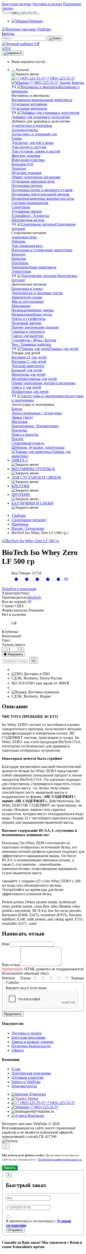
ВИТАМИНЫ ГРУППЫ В (33, 469)
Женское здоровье (26, 156)
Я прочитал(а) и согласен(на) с (38, 1223)
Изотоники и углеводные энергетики (41, 250)
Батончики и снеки (27, 289)
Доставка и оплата (47, 4)
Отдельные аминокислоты (33, 181)
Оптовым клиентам (27, 1077)
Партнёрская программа (31, 1073)
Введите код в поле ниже (26, 988)
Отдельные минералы (29, 108)
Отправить (15, 1230)
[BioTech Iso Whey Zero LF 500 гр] (30, 541)
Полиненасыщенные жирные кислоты (42, 198)
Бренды (8, 33)
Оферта (17, 1050)
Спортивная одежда (27, 443)
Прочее (17, 439)
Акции (7, 8)
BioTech (34, 597)
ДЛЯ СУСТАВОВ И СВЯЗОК (36, 477)
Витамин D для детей (29, 357)
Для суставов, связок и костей (35, 151)
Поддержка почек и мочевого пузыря (41, 190)
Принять (10, 1168)
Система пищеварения (29, 203)
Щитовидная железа (27, 220)
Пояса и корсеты (24, 434)
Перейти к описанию (19, 589)
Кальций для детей (26, 370)
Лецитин (18, 168)
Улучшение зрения (26, 211)
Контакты (35, 1116)
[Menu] (13, 71)
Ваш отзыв (11, 965)
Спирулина (20, 207)
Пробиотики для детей (29, 392)
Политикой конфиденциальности (60, 1159)
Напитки (18, 259)
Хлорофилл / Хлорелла (30, 216)
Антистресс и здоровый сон (34, 134)
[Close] (6, 1146)
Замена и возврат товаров (32, 1042)
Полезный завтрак (26, 323)
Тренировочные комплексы (33, 267)
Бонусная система (16, 4)
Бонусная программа (28, 1037)
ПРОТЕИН (20, 495)
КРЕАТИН (20, 486)
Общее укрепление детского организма (43, 383)
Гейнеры (18, 241)
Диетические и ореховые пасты (37, 293)
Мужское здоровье (26, 173)
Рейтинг (9, 978)
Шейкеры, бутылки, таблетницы (37, 447)
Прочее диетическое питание (35, 327)
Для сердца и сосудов (28, 147)
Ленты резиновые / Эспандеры (36, 413)
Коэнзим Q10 (22, 164)
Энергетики (21, 271)
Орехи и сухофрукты (28, 319)
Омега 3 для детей (26, 387)
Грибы (16, 138)
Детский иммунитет (27, 366)
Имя (5, 944)
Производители (24, 1086)
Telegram (36, 21)
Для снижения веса (27, 246)
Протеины (19, 263)
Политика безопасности (31, 1046)
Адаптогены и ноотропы (31, 125)
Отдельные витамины (29, 104)
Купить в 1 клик (15, 661)
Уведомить (15, 654)
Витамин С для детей (28, 362)
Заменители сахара (26, 297)
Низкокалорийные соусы (31, 314)
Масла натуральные (27, 301)
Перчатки (19, 430)
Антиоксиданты (24, 130)
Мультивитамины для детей (34, 379)
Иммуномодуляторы (28, 160)
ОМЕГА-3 (19, 460)
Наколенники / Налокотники (35, 426)
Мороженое (21, 306)
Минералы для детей (28, 374)
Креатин (18, 254)
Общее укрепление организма (35, 177)
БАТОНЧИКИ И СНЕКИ (32, 503)
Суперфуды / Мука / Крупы (33, 340)
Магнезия (19, 422)
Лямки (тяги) (22, 417)
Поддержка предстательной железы (40, 194)
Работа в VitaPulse (26, 1082)
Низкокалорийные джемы (32, 310)
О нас (16, 1069)
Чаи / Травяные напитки (31, 344)
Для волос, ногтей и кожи (32, 143)
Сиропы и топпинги (28, 331)
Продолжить (13, 1014)
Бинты (16, 409)
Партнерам (72, 4)
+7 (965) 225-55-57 (60, 78)
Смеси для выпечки (27, 336)
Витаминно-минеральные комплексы (41, 100)
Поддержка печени (27, 186)
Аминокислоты (24, 237)
